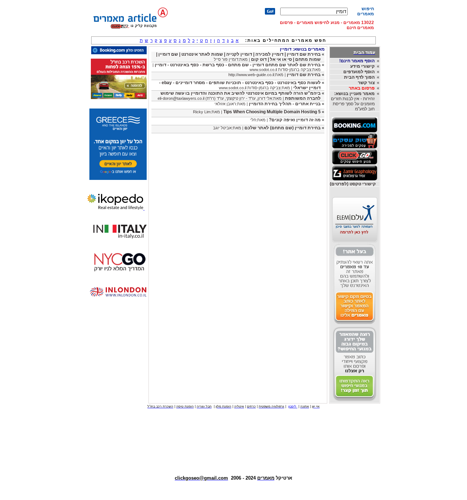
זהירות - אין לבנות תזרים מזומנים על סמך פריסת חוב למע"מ (353, 101)
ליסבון (292, 406)
